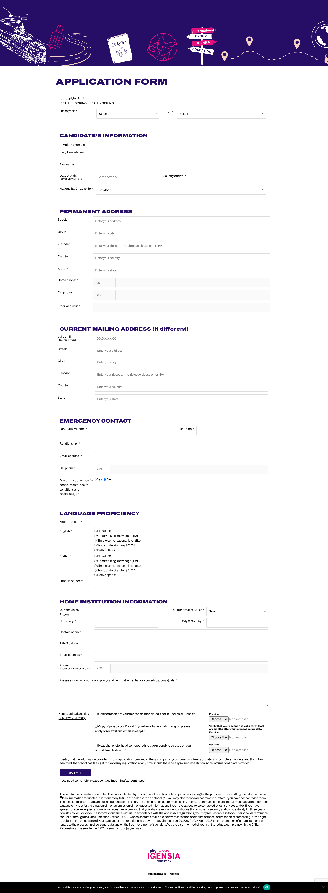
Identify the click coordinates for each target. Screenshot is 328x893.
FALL (66, 103)
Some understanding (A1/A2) (117, 545)
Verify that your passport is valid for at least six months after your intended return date (236, 729)
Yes (99, 479)
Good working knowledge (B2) (117, 535)
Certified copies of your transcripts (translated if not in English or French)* (147, 713)
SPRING (81, 103)
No (109, 479)
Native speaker (107, 549)
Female (79, 144)
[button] (75, 772)
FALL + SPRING (103, 103)
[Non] (323, 887)
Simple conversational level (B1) (119, 540)
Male (66, 144)
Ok (267, 887)
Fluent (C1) (105, 531)
